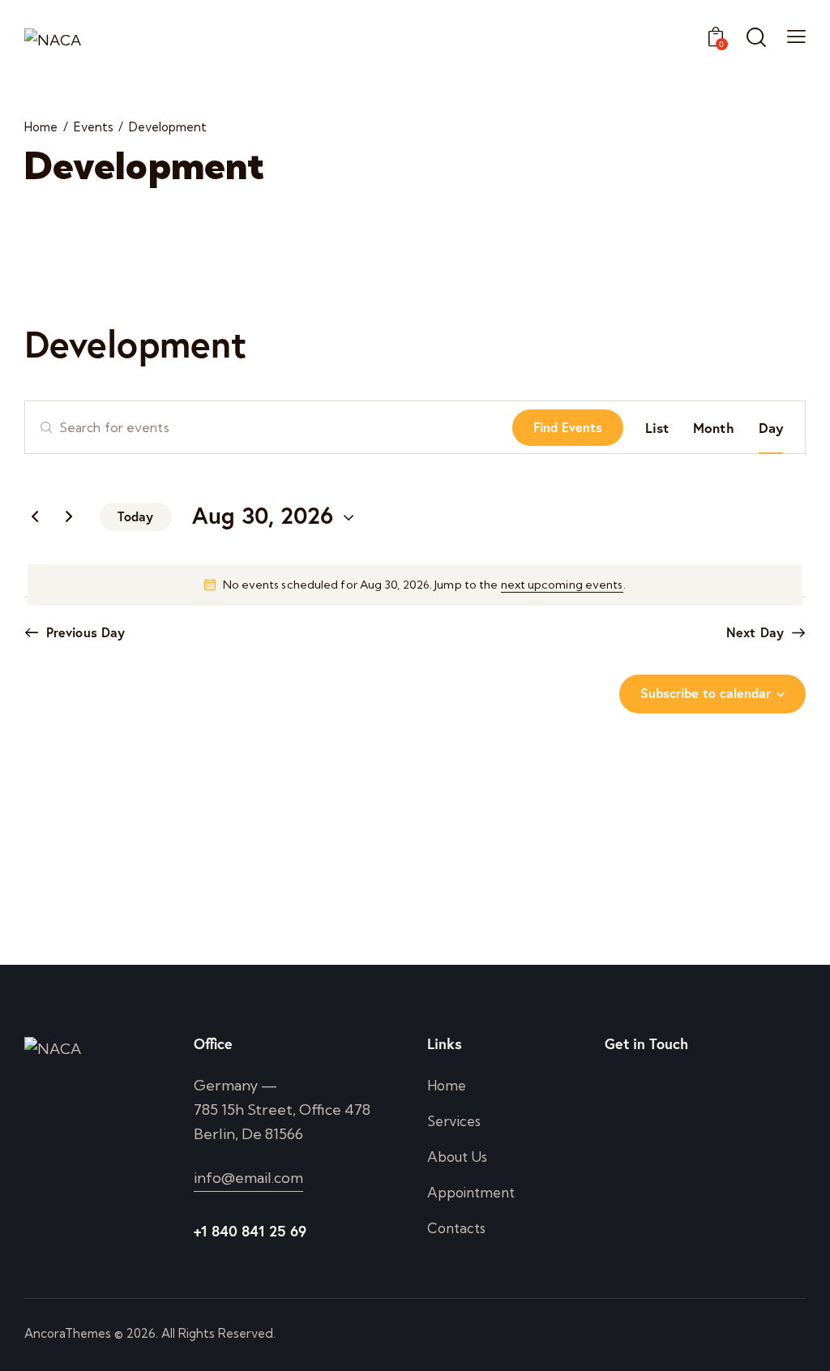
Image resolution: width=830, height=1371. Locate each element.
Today (136, 516)
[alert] (415, 585)
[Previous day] (35, 517)
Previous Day (85, 632)
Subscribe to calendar (705, 692)
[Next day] (69, 517)
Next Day (755, 632)
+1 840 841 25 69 (250, 1230)
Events (93, 127)
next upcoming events (562, 584)
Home (41, 127)
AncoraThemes (67, 1333)
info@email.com (248, 1177)
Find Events (567, 426)
